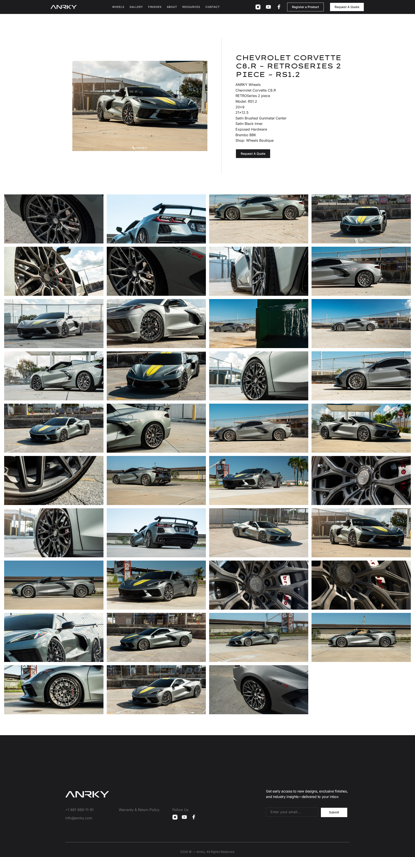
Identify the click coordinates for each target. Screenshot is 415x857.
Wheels (118, 7)
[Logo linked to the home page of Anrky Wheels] (64, 7)
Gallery (136, 7)
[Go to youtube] (268, 7)
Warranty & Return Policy (139, 810)
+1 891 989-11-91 (79, 810)
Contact (212, 7)
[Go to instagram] (258, 7)
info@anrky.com (78, 818)
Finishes (155, 7)
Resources (191, 7)
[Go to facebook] (278, 7)
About (172, 7)
